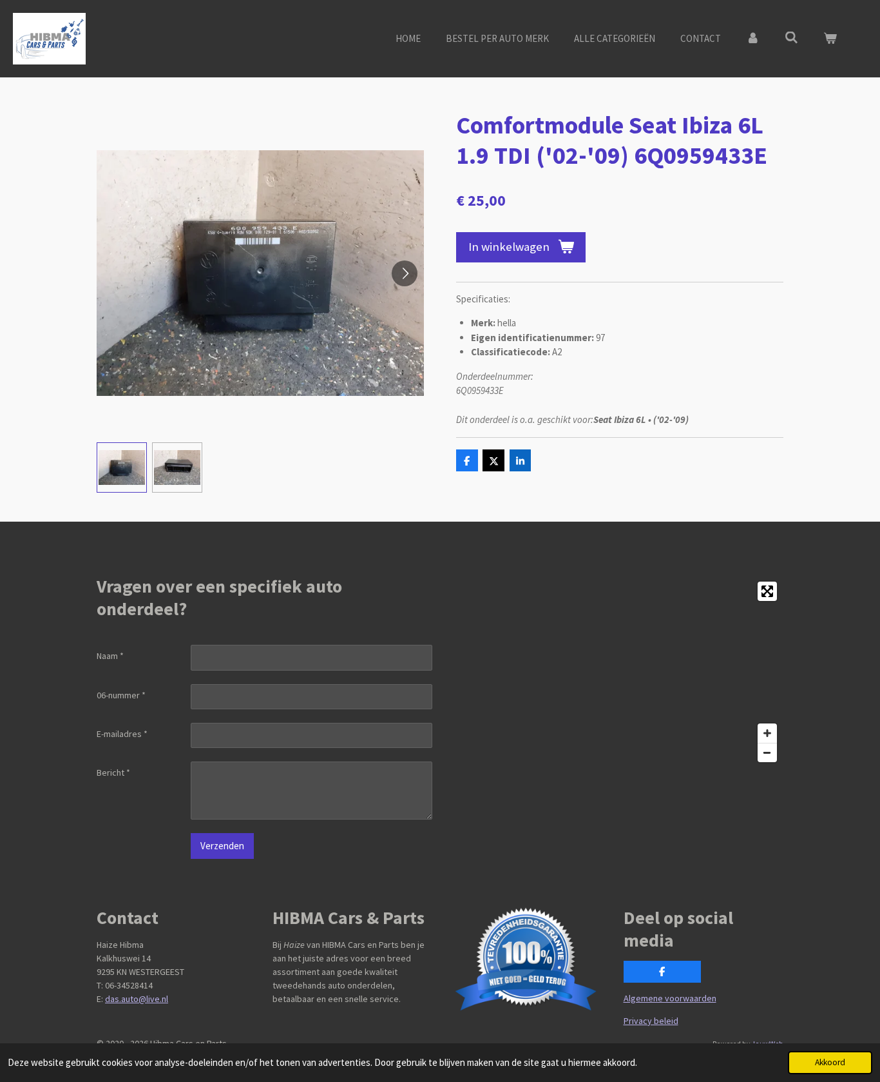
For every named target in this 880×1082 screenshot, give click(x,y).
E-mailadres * (122, 734)
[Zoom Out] (767, 752)
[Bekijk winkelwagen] (830, 39)
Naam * (110, 656)
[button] (122, 467)
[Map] (615, 672)
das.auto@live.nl (136, 999)
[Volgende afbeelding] (404, 273)
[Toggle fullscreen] (767, 591)
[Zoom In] (767, 733)
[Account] (752, 39)
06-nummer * (121, 695)
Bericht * (113, 772)
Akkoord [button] (830, 1062)
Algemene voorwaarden (670, 998)
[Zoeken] (791, 37)
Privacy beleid (651, 1021)
